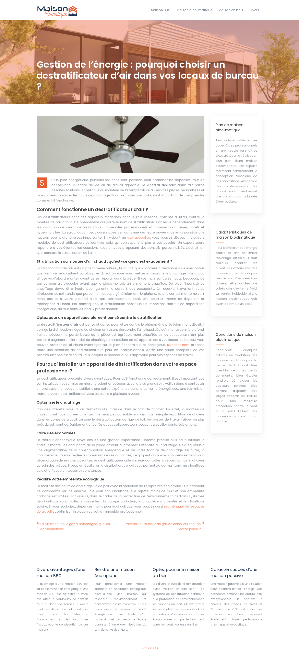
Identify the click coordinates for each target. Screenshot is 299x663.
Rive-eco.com (178, 345)
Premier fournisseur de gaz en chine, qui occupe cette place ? (163, 526)
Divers (254, 10)
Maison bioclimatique (194, 10)
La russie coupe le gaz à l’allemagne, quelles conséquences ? (75, 526)
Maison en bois (230, 10)
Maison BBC (160, 10)
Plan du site (150, 648)
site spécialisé (138, 237)
